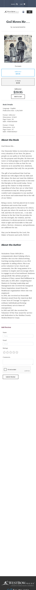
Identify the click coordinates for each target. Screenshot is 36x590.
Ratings (5, 348)
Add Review (6, 327)
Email (5, 340)
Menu (29, 12)
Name (5, 332)
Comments (6, 357)
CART (21, 4)
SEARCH (13, 4)
